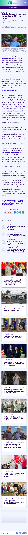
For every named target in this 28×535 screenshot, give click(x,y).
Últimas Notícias (14, 7)
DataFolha (9, 58)
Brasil (3, 58)
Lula (7, 69)
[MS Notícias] (14, 3)
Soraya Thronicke (13, 111)
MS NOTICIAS (18, 202)
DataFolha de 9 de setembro (10, 152)
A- (3, 533)
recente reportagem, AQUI (9, 90)
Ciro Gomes (18, 95)
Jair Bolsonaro (5, 81)
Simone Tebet (16, 100)
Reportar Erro (15, 209)
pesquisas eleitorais (7, 203)
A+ (7, 533)
